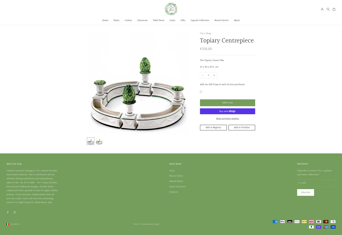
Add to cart (227, 103)
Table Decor (158, 20)
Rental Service (222, 20)
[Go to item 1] (90, 141)
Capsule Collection (200, 20)
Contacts (173, 192)
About (237, 20)
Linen (172, 20)
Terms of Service (177, 187)
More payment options (227, 119)
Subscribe (305, 192)
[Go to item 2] (99, 141)
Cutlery (128, 20)
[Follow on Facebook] (7, 212)
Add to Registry (213, 128)
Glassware (142, 20)
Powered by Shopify (153, 224)
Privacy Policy (176, 176)
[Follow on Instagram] (14, 212)
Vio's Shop (205, 33)
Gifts (183, 20)
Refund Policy (176, 181)
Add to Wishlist (242, 128)
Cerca (172, 171)
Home (105, 20)
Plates (116, 20)
